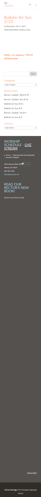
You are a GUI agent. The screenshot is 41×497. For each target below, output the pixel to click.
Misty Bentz (10, 26)
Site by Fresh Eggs (11, 490)
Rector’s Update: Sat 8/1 (15, 113)
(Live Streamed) (29, 155)
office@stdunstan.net (11, 174)
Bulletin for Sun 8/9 (13, 108)
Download (13, 59)
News (28, 30)
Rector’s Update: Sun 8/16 (16, 100)
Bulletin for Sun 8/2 (13, 117)
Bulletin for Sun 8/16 (13, 104)
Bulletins (23, 30)
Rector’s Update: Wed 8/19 (16, 95)
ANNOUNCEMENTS (11, 30)
